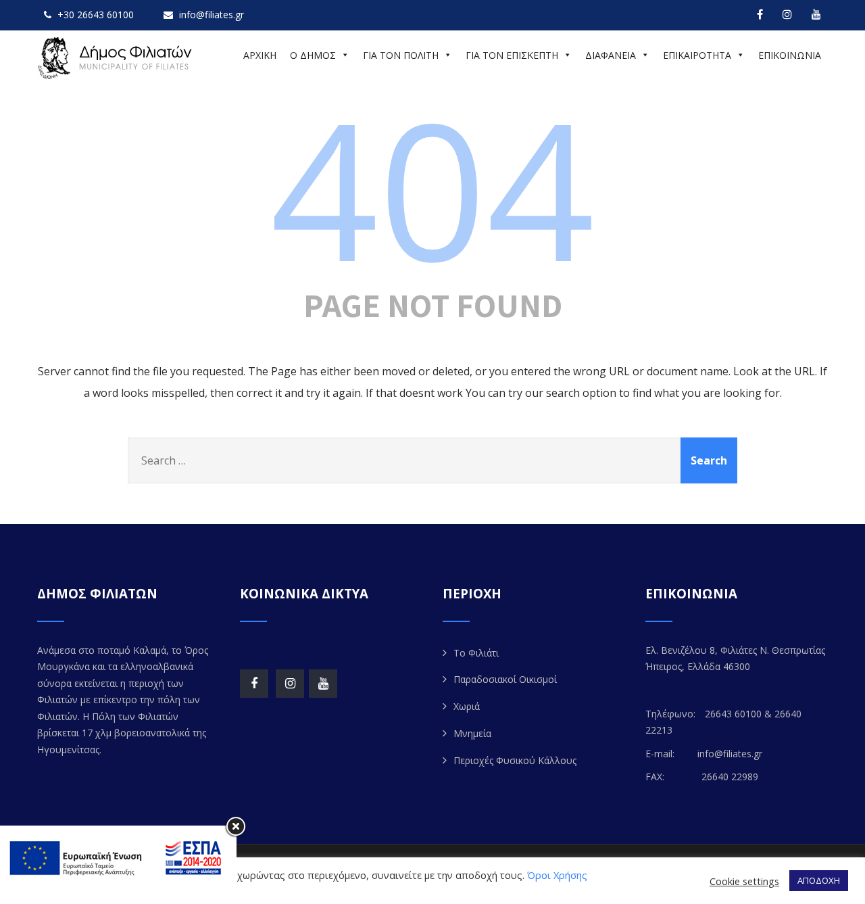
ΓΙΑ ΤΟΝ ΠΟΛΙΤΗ (401, 55)
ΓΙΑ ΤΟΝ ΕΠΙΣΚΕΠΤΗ (512, 55)
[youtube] (816, 14)
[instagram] (787, 14)
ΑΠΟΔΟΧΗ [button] (818, 880)
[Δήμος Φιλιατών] (117, 58)
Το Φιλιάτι (476, 652)
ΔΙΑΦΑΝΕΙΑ (610, 55)
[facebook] (760, 14)
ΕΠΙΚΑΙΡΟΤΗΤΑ (697, 55)
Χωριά (466, 706)
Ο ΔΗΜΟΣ (313, 55)
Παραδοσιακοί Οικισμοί (505, 679)
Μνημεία (472, 733)
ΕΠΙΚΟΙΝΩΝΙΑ (789, 55)
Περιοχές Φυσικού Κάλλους (514, 760)
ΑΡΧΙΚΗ (259, 55)
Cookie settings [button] (744, 881)
